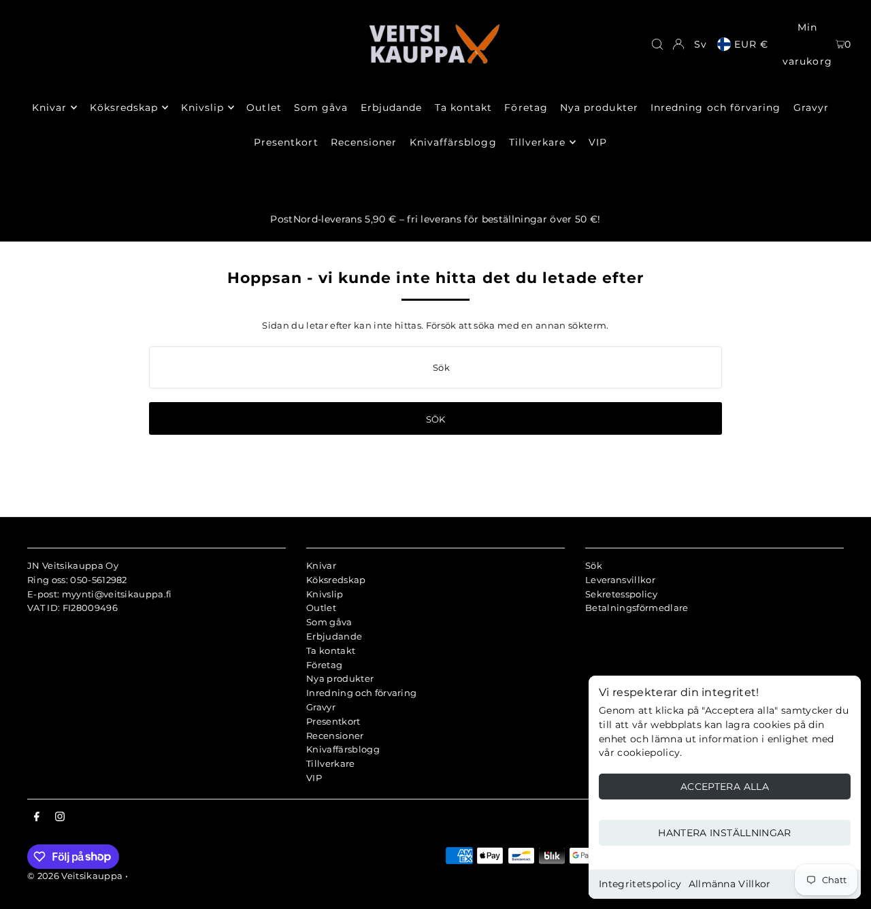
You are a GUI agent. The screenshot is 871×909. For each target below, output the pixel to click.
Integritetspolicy (640, 884)
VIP (314, 777)
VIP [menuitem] (598, 142)
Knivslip (325, 594)
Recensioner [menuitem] (364, 142)
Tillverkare (330, 763)
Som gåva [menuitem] (321, 107)
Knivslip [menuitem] (202, 107)
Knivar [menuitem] (49, 107)
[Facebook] (36, 817)
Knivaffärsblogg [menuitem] (453, 142)
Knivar (321, 565)
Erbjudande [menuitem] (392, 107)
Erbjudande (334, 636)
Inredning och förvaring (361, 692)
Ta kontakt (330, 650)
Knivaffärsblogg (343, 749)
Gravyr (320, 706)
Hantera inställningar (724, 833)
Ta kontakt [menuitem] (464, 107)
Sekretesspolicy (621, 594)
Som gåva (329, 621)
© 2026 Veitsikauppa (74, 875)
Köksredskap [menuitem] (124, 107)
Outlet (321, 607)
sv (700, 44)
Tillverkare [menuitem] (537, 142)
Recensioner (335, 735)
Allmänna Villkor (730, 884)
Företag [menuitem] (525, 107)
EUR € (751, 44)
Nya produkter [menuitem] (599, 107)
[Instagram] (60, 817)
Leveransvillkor (620, 579)
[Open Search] (657, 44)
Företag (324, 664)
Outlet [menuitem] (263, 107)
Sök (593, 565)
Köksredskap (336, 579)
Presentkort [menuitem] (286, 142)
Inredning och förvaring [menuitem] (715, 107)
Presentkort (333, 721)
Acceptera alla (724, 786)
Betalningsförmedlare (637, 607)
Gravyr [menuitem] (811, 107)
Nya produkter (340, 678)
